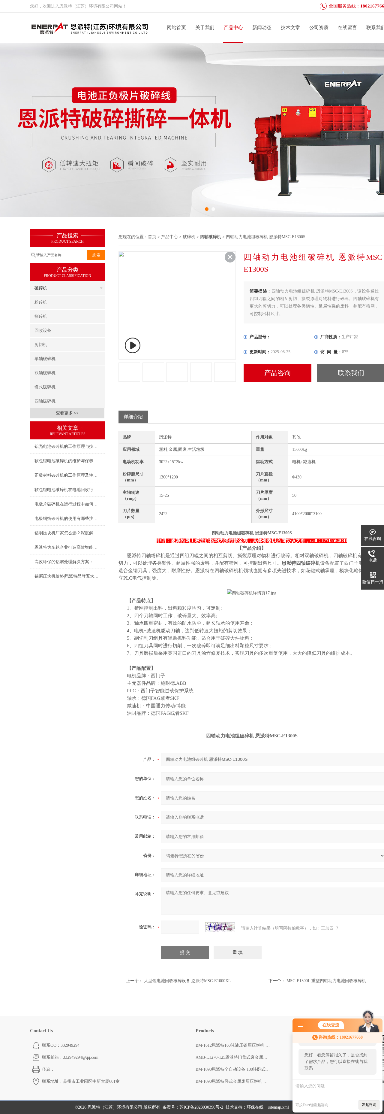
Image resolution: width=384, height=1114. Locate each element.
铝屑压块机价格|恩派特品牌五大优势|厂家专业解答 (69, 576)
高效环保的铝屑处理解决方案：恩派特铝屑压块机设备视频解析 (69, 562)
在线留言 (347, 27)
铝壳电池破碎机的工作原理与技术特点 (69, 446)
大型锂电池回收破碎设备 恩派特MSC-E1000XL (187, 981)
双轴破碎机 (45, 373)
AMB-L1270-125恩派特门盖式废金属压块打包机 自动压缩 (233, 1057)
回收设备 (42, 330)
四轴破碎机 (45, 401)
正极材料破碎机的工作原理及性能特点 (69, 475)
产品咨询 (277, 373)
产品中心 (233, 27)
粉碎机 (40, 302)
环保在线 (255, 1107)
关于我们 (204, 27)
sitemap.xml (278, 1107)
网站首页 (176, 27)
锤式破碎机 (45, 387)
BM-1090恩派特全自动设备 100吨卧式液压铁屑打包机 (233, 1069)
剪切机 (40, 344)
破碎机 (40, 288)
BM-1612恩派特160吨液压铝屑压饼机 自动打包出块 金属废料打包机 (233, 1045)
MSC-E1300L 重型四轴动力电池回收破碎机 (326, 981)
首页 (152, 237)
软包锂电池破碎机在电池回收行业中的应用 (69, 489)
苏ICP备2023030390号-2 (201, 1107)
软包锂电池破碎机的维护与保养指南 (68, 461)
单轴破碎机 (45, 359)
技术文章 (290, 27)
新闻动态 (262, 27)
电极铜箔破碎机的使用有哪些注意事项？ (69, 518)
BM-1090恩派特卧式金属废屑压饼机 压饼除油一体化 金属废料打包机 (233, 1081)
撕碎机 (40, 316)
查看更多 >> (67, 413)
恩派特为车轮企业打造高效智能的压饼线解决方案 (69, 547)
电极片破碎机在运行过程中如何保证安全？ (69, 504)
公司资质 (318, 27)
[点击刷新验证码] (220, 927)
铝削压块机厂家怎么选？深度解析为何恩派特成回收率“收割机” (69, 533)
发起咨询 (369, 1105)
